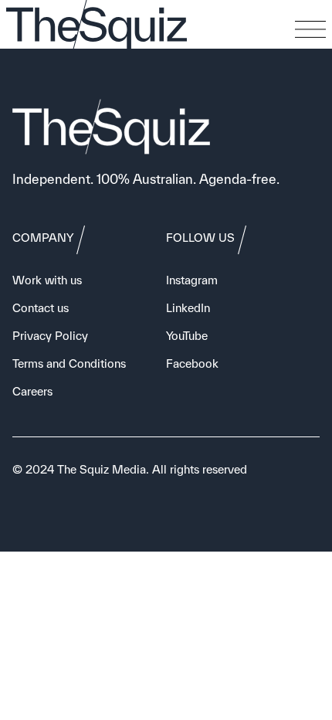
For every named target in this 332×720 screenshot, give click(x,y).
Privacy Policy (50, 335)
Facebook (192, 363)
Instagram (192, 280)
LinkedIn (188, 307)
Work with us (47, 280)
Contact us (40, 307)
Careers (32, 391)
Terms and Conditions (69, 363)
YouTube (187, 335)
